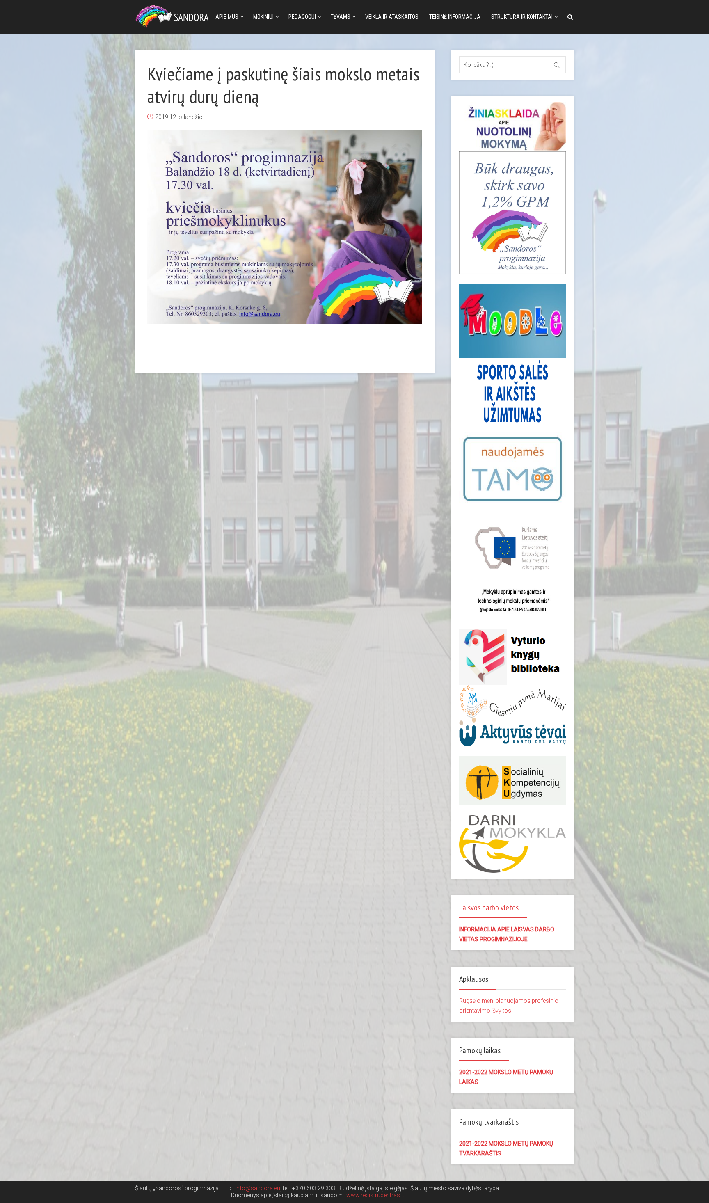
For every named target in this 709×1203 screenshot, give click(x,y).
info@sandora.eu (257, 1188)
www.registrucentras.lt (375, 1195)
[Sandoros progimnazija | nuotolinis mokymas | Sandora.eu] (174, 15)
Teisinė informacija (454, 17)
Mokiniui (263, 17)
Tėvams (340, 17)
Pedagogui (302, 17)
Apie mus (226, 17)
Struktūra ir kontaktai (522, 17)
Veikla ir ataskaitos (392, 17)
